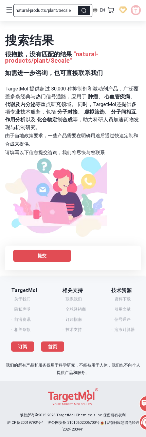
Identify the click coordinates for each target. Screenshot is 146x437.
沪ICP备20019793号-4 (25, 422)
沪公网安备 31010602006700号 (73, 422)
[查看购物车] (111, 10)
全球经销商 (76, 309)
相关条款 (22, 329)
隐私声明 (22, 309)
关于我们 (22, 299)
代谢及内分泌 (20, 104)
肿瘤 (93, 96)
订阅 (23, 346)
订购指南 (74, 319)
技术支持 (74, 329)
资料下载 (122, 299)
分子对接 (67, 112)
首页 (52, 346)
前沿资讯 (22, 319)
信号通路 (122, 319)
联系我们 (74, 299)
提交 (42, 255)
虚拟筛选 (94, 112)
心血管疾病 (117, 96)
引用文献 (122, 309)
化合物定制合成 (55, 120)
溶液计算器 (124, 329)
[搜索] (84, 10)
